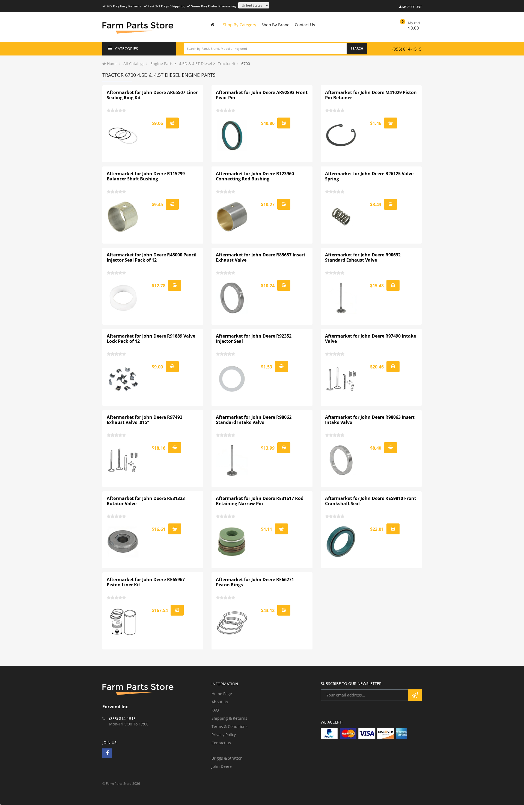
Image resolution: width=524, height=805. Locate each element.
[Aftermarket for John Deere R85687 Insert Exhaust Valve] (232, 298)
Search (357, 48)
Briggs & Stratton (227, 758)
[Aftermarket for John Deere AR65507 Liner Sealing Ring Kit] (123, 135)
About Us (220, 701)
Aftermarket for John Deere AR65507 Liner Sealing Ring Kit (152, 95)
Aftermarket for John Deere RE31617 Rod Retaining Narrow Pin (259, 501)
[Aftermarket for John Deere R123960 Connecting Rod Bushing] (232, 217)
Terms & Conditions (230, 726)
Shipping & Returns (229, 718)
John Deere (222, 766)
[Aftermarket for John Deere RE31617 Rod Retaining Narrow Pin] (232, 541)
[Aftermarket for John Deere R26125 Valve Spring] (341, 217)
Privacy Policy (224, 734)
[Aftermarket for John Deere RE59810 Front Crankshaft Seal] (341, 541)
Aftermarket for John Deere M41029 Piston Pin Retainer (371, 95)
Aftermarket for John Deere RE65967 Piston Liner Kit (146, 582)
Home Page (222, 693)
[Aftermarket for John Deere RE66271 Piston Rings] (232, 622)
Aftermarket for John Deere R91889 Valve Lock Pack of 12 (151, 338)
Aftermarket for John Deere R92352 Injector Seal (253, 338)
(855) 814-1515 (407, 49)
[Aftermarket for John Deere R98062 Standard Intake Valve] (232, 460)
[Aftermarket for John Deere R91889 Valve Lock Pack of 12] (123, 379)
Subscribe (415, 695)
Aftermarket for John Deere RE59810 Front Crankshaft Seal (370, 501)
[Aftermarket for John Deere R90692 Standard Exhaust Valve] (341, 298)
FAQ (215, 710)
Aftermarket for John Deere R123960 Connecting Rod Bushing (255, 176)
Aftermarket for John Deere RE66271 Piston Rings (255, 582)
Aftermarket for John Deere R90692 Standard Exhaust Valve (363, 257)
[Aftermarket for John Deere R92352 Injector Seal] (232, 379)
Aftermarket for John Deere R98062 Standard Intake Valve (253, 420)
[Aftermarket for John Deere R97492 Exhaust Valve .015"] (123, 460)
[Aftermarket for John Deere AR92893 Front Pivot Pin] (232, 135)
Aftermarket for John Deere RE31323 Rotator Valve (146, 501)
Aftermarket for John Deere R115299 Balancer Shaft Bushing (146, 176)
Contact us (221, 742)
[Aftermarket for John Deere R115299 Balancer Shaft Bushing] (123, 217)
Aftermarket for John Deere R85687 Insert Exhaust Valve (260, 257)
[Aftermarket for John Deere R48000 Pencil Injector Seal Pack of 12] (123, 298)
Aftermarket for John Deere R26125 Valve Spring (369, 176)
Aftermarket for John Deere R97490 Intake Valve (370, 338)
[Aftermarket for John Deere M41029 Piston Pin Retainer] (341, 135)
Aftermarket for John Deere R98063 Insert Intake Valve (370, 420)
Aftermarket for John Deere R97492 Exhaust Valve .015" (144, 420)
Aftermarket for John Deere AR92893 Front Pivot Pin (262, 95)
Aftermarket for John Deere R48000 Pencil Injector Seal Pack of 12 (151, 257)
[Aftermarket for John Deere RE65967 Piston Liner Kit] (123, 622)
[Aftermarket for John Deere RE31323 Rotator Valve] (123, 541)
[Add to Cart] (172, 123)
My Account (411, 7)
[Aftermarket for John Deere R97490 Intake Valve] (341, 379)
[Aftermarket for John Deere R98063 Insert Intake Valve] (341, 460)
